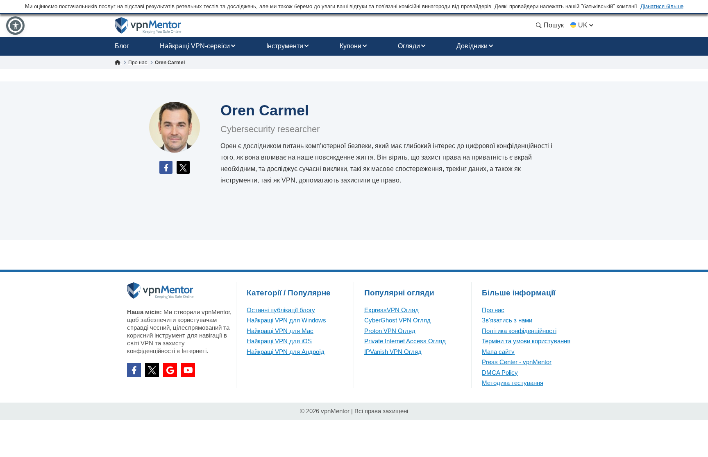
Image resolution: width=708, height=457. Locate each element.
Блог (122, 46)
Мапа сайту (498, 351)
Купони (350, 46)
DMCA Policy (500, 372)
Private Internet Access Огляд (405, 341)
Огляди (409, 46)
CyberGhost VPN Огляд (397, 320)
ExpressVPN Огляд (391, 309)
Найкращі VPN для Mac (280, 330)
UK (582, 25)
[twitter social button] (152, 370)
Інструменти (284, 46)
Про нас (493, 309)
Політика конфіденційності (519, 330)
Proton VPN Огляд (389, 330)
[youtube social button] (188, 370)
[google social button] (170, 370)
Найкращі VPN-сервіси (195, 46)
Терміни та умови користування (526, 341)
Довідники (472, 46)
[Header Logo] (148, 25)
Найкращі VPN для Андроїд (285, 351)
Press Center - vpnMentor (516, 361)
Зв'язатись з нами (507, 320)
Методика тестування (512, 382)
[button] (15, 25)
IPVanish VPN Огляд (393, 351)
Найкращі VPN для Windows (286, 320)
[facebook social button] (134, 370)
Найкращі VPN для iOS (279, 341)
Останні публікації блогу (281, 309)
